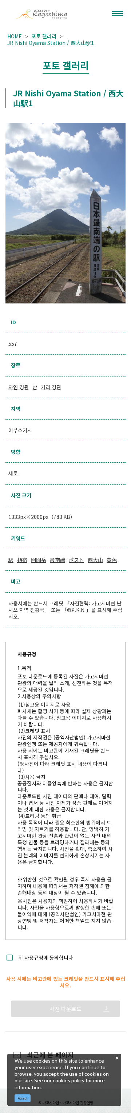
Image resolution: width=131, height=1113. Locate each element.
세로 (13, 473)
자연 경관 (18, 387)
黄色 (112, 559)
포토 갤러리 (43, 36)
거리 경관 (51, 387)
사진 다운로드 (65, 1009)
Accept (23, 1098)
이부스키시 (20, 430)
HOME (14, 36)
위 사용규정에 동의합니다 (45, 958)
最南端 (57, 559)
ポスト (76, 559)
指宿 (22, 559)
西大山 (95, 559)
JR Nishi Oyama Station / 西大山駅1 (50, 42)
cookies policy (68, 1080)
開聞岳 (38, 559)
